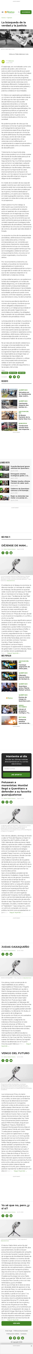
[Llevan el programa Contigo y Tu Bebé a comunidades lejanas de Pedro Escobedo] (9, 709)
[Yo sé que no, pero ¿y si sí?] (16, 1228)
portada (22, 372)
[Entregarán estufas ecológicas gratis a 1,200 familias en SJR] (4, 475)
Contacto (23, 1334)
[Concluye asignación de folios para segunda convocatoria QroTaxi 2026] (9, 665)
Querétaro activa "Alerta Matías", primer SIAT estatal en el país (25, 689)
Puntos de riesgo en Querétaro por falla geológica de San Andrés (25, 701)
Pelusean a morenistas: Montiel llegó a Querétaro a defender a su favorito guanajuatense (16, 788)
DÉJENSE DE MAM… (14, 545)
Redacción (11, 60)
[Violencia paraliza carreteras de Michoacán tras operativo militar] (9, 720)
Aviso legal (8, 1331)
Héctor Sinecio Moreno (9, 549)
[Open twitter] (14, 1338)
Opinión (9, 18)
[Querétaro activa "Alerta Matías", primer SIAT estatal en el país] (9, 687)
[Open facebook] (10, 1338)
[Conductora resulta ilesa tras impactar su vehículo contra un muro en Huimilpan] (9, 426)
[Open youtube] (22, 1338)
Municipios (23, 423)
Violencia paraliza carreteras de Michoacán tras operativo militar (25, 724)
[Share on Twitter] (14, 376)
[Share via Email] (18, 376)
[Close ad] (31, 1346)
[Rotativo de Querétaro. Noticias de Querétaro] (11, 12)
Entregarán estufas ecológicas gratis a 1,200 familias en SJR (20, 475)
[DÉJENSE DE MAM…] (16, 566)
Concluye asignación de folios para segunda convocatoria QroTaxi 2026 (24, 669)
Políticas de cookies (13, 1334)
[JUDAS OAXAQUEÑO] (16, 967)
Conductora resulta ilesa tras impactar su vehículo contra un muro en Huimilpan (25, 430)
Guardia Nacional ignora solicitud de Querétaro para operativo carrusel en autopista (20, 469)
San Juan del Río (24, 412)
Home (3, 18)
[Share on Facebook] (10, 376)
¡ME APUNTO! (16, 775)
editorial (13, 372)
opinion (5, 372)
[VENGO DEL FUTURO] (16, 1073)
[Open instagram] (18, 1338)
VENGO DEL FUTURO (15, 1053)
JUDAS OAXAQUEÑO (15, 946)
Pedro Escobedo (23, 706)
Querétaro (23, 390)
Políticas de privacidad (21, 1331)
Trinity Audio (18, 54)
